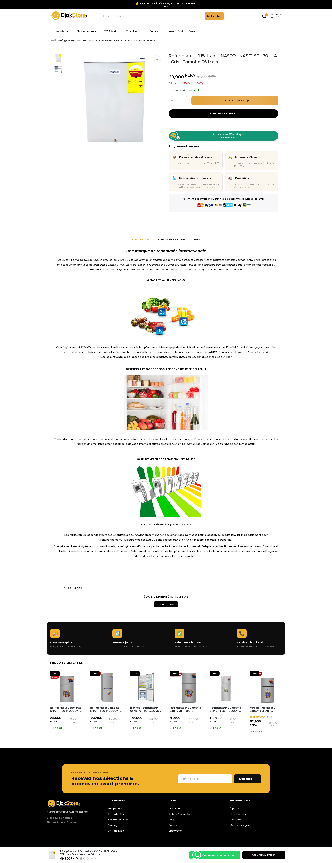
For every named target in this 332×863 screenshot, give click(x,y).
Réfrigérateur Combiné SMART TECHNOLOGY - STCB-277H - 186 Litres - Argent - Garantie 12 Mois (106, 709)
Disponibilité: (177, 90)
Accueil (51, 40)
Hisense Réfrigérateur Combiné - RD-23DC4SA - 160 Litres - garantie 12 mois (146, 709)
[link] (322, 838)
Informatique (60, 31)
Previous (46, 703)
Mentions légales (240, 825)
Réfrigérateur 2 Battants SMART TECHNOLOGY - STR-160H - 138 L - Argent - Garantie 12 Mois (226, 709)
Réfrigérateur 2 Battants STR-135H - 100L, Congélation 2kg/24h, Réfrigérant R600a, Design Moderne (185, 709)
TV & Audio (111, 31)
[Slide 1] (165, 6)
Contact (173, 825)
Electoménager (87, 31)
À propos (235, 808)
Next (285, 703)
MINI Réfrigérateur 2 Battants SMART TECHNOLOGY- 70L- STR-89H (262, 709)
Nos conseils (238, 814)
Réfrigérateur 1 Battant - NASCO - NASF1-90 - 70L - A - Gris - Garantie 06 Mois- (223, 58)
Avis (197, 239)
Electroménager (118, 819)
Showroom (175, 830)
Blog (192, 31)
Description (140, 239)
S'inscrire (247, 778)
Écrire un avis (166, 604)
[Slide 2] (167, 6)
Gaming (154, 31)
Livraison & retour (171, 239)
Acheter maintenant (223, 113)
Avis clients (237, 819)
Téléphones (134, 31)
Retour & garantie (180, 814)
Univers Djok (175, 31)
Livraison (174, 808)
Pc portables (116, 814)
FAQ (171, 819)
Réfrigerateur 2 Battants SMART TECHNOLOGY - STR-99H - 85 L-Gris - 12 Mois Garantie (65, 709)
